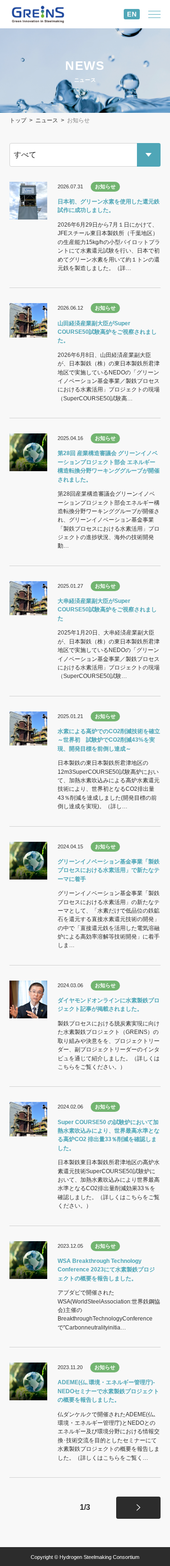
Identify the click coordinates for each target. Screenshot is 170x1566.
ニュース (46, 120)
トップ (17, 120)
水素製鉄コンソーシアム (44, 14)
